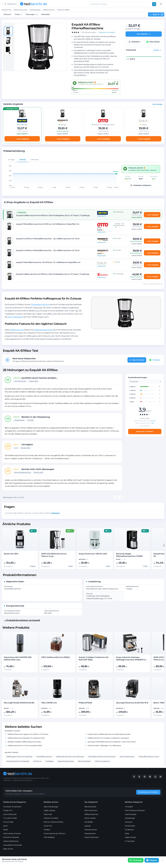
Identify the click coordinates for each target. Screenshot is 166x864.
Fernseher (129, 807)
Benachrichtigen (138, 360)
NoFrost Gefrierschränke (53, 822)
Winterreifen (130, 826)
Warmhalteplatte (15, 317)
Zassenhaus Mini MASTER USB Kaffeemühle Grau (17, 658)
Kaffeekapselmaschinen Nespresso (19, 757)
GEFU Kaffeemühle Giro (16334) (55, 657)
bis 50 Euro (37, 761)
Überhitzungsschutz (102, 761)
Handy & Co (7, 810)
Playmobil (48, 814)
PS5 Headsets (49, 837)
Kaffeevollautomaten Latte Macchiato (70, 757)
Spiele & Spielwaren (11, 841)
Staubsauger (130, 818)
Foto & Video (8, 822)
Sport (5, 826)
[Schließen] (162, 860)
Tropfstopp (49, 761)
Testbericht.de (6, 10)
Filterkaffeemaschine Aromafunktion (102, 757)
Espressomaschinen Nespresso (17, 761)
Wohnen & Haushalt (20, 10)
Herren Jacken (90, 818)
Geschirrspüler (130, 814)
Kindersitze (129, 830)
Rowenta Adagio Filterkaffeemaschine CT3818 (129, 555)
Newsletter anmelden (148, 792)
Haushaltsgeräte (34, 10)
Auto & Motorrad (9, 814)
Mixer (127, 833)
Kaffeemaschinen (49, 10)
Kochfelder (88, 822)
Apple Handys (130, 837)
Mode (5, 830)
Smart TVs (48, 826)
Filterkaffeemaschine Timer (149, 757)
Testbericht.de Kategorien (14, 802)
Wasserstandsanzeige (43, 330)
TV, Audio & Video (10, 818)
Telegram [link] (153, 860)
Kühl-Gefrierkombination (135, 810)
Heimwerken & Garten (12, 833)
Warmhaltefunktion (127, 757)
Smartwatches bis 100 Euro (54, 833)
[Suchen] (154, 4)
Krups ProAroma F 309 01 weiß (93, 554)
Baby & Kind (8, 849)
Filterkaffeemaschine (40, 304)
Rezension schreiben (144, 431)
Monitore (128, 822)
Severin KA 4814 (11, 554)
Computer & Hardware (12, 807)
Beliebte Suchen (51, 802)
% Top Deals (130, 841)
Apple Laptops (49, 810)
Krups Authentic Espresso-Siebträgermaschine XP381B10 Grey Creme (132, 659)
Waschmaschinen (91, 837)
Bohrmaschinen (90, 810)
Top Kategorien (91, 802)
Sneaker (47, 830)
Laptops (87, 826)
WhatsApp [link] (137, 860)
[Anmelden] (161, 3)
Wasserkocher (90, 833)
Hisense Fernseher (51, 818)
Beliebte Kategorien (134, 802)
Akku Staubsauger (51, 807)
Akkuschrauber (90, 807)
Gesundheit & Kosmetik (12, 845)
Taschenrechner (90, 830)
